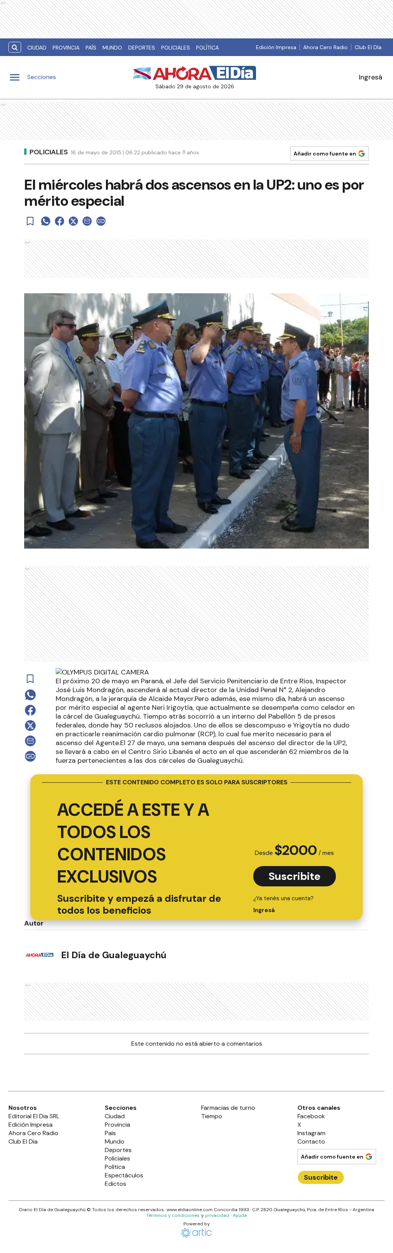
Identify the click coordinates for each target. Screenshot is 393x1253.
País (91, 47)
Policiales (175, 47)
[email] (87, 221)
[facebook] (59, 221)
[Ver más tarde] (30, 221)
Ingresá (370, 77)
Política (207, 47)
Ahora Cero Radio (325, 47)
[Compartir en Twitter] (73, 221)
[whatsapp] (45, 221)
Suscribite (294, 876)
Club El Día (368, 47)
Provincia (66, 47)
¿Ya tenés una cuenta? (283, 904)
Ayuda (240, 1215)
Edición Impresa (276, 47)
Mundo (112, 47)
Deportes (141, 47)
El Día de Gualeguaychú (114, 955)
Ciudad (36, 47)
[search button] (14, 47)
